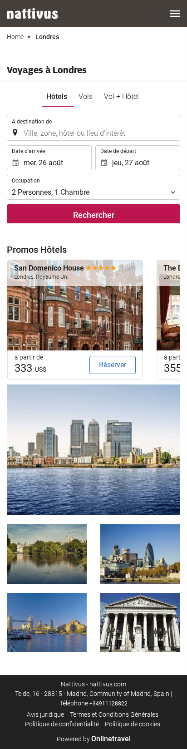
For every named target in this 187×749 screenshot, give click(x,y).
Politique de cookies (132, 724)
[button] (175, 14)
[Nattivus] (32, 13)
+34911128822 (108, 703)
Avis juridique (45, 714)
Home (15, 36)
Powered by (94, 739)
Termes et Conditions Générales (114, 714)
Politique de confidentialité (62, 724)
